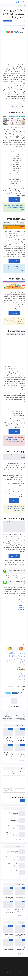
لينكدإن (20, 607)
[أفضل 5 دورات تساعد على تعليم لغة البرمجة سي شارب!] (8, 942)
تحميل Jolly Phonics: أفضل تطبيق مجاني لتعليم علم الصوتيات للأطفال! (10, 655)
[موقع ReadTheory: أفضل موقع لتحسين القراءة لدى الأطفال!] (8, 747)
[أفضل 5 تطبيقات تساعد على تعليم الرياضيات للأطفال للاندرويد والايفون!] (22, 851)
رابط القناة (14, 500)
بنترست (20, 609)
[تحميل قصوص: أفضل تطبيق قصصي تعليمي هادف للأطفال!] (20, 732)
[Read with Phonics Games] (5, 582)
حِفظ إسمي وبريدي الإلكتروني (18, 797)
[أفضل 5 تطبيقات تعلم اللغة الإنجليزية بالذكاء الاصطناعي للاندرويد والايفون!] (22, 820)
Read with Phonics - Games (17, 570)
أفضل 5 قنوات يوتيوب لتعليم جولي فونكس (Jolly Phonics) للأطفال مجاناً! (21, 675)
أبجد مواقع (4, 20)
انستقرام (20, 603)
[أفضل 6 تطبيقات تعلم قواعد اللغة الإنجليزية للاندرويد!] (22, 813)
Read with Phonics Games (17, 581)
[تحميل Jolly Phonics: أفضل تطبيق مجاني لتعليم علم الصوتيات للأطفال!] (10, 648)
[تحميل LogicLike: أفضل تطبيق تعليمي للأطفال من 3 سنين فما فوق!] (20, 747)
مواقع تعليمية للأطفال (11, 686)
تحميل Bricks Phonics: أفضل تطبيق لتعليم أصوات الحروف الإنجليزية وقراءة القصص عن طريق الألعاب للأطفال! (21, 656)
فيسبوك (20, 599)
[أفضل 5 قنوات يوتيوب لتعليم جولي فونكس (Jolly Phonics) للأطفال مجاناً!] (20, 668)
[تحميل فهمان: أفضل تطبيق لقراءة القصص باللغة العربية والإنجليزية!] (8, 732)
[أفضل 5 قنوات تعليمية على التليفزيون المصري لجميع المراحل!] (20, 891)
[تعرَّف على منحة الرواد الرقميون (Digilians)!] (20, 942)
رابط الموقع (14, 199)
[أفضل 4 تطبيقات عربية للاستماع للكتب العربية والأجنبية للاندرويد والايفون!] (22, 827)
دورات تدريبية (10, 926)
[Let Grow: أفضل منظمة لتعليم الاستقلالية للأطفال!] (22, 865)
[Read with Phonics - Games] (5, 571)
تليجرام (20, 605)
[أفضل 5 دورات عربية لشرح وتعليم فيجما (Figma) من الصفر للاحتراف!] (8, 929)
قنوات (24, 901)
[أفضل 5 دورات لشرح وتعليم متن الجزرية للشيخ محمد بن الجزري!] (20, 929)
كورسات (23, 926)
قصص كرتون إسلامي (13, 870)
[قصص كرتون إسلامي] (22, 872)
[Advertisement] (14, 49)
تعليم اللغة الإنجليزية (19, 686)
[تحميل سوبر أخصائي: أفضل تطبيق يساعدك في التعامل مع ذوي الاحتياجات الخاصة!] (22, 834)
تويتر (21, 601)
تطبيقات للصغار (22, 744)
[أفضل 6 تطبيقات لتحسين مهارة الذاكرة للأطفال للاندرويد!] (22, 858)
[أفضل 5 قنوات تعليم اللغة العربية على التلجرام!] (20, 904)
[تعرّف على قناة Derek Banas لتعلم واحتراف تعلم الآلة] (8, 891)
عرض (13, 106)
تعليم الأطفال (9, 20)
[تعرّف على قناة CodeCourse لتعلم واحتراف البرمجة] (8, 904)
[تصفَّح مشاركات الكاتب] (14, 701)
